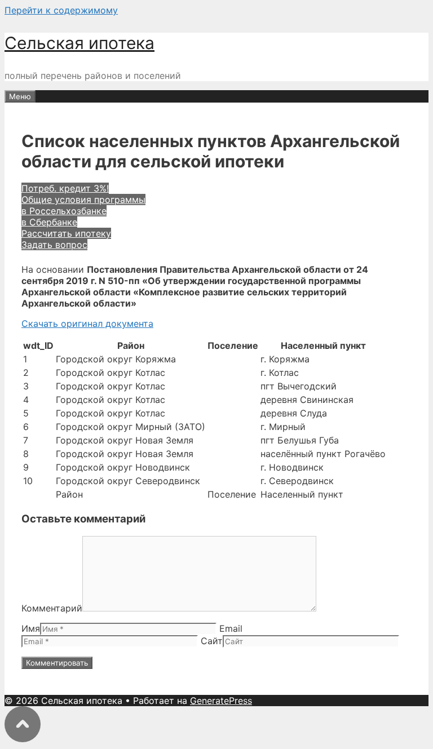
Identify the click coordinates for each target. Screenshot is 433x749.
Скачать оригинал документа (87, 323)
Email (230, 628)
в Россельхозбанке (64, 210)
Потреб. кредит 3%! (65, 188)
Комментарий (51, 608)
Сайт (212, 640)
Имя (30, 628)
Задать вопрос (54, 244)
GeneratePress (221, 700)
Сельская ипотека (79, 43)
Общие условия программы (83, 199)
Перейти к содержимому (61, 10)
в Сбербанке (49, 222)
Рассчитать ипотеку (66, 233)
